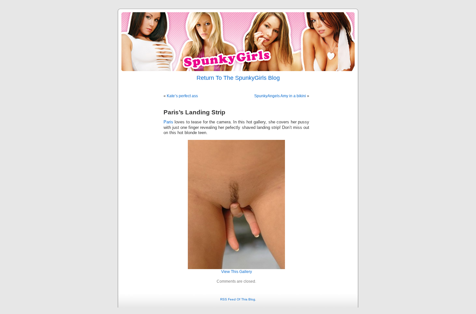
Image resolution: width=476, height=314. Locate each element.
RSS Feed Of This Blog (237, 299)
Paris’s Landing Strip (194, 112)
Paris (168, 122)
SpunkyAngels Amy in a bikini (280, 96)
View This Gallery (236, 271)
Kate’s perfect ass (182, 96)
